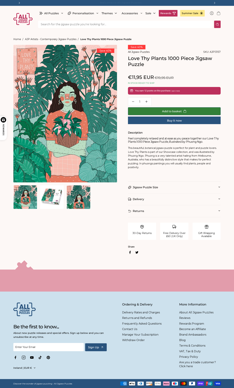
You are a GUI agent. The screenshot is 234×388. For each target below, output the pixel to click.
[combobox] (125, 24)
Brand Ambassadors (192, 334)
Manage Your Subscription (140, 334)
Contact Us (129, 329)
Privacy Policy (188, 356)
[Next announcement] (214, 3)
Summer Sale (190, 13)
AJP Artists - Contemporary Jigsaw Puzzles (50, 39)
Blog (182, 340)
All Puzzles (51, 13)
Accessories (130, 13)
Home (17, 39)
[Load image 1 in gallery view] (25, 197)
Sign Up (93, 347)
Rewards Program (191, 323)
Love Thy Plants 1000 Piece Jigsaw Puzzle (106, 39)
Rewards (165, 13)
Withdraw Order (133, 340)
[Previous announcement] (19, 3)
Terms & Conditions (192, 345)
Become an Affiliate (192, 329)
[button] (51, 13)
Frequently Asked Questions (142, 323)
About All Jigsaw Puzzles (196, 312)
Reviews (184, 318)
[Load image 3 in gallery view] (78, 197)
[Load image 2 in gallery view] (52, 197)
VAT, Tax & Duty (190, 351)
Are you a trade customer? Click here (197, 364)
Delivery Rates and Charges (141, 312)
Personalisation (83, 13)
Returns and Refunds (137, 318)
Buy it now (174, 120)
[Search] (217, 24)
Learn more (175, 91)
